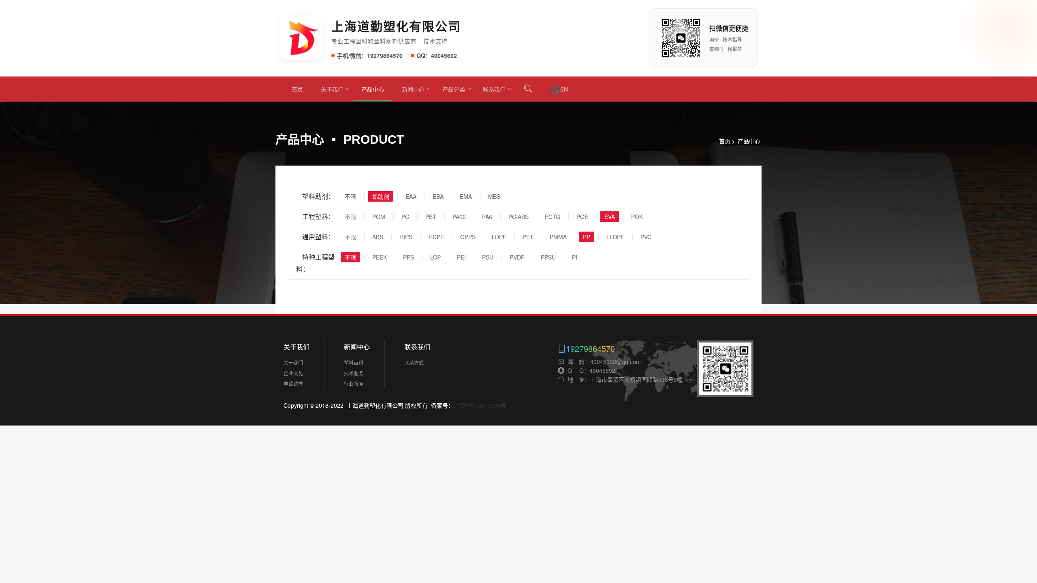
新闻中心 (413, 89)
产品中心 (372, 89)
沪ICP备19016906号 (480, 405)
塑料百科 (353, 362)
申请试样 (293, 383)
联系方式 (414, 362)
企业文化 (293, 373)
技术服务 (353, 373)
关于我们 (332, 89)
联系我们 (494, 89)
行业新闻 (353, 383)
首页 (297, 89)
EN (564, 89)
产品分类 (453, 89)
